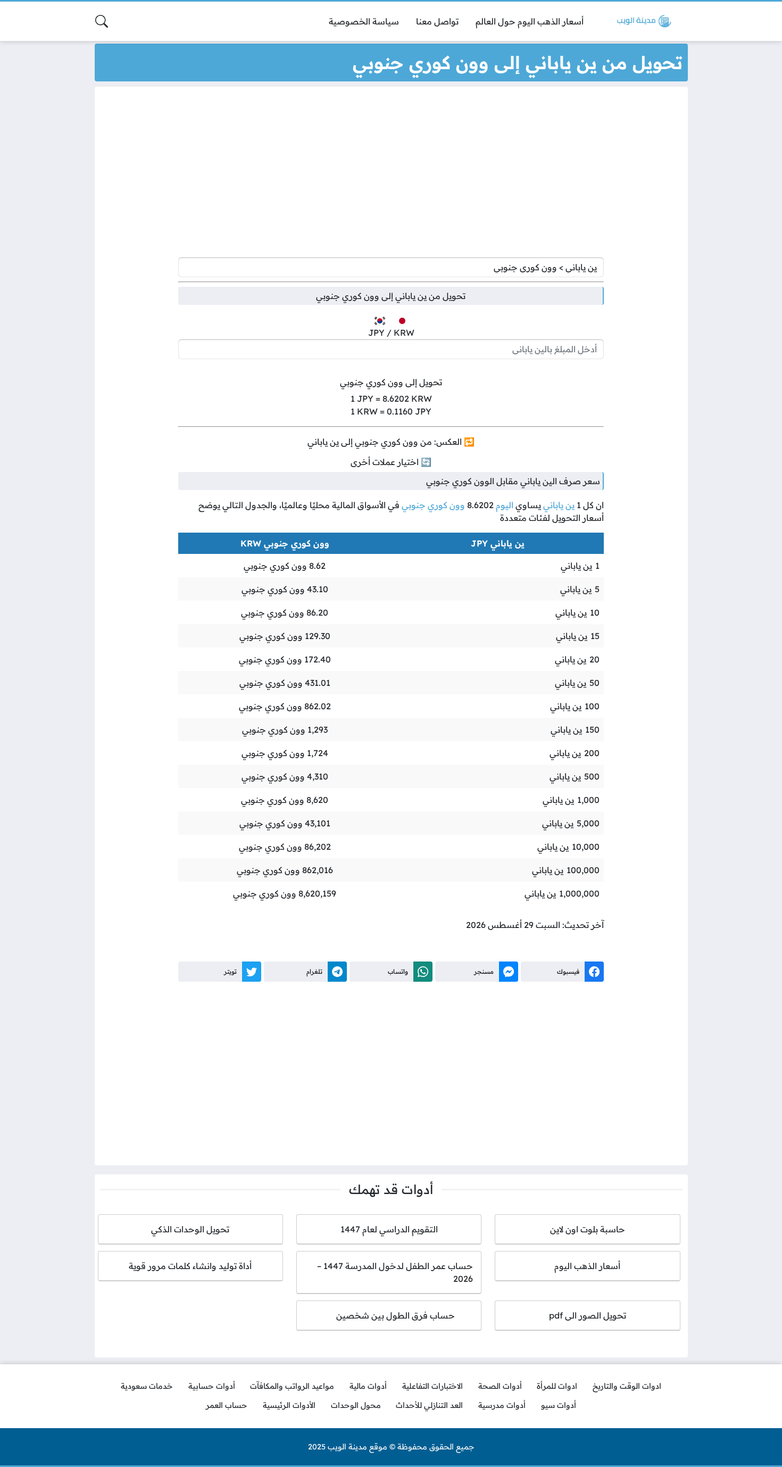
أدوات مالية (368, 1386)
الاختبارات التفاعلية (432, 1386)
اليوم (504, 505)
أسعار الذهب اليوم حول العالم (530, 21)
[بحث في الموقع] (101, 21)
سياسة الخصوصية (364, 21)
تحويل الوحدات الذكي (190, 1229)
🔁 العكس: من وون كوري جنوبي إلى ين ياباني (391, 441)
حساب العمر (226, 1405)
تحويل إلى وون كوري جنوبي (391, 382)
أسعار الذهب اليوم (587, 1266)
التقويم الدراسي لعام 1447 (389, 1229)
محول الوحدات (356, 1405)
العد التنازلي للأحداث (429, 1405)
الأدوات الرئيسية (289, 1405)
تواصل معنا (437, 21)
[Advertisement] (391, 174)
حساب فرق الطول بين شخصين (389, 1315)
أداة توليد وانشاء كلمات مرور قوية (190, 1266)
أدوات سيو (558, 1405)
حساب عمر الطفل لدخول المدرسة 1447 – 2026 (395, 1272)
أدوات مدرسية (502, 1405)
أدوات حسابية (211, 1386)
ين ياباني (559, 505)
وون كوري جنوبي (433, 505)
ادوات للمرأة (557, 1386)
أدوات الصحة (500, 1386)
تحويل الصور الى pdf (587, 1315)
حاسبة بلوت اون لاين (587, 1229)
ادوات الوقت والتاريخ (627, 1386)
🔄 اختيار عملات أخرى (391, 462)
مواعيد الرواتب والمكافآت (292, 1386)
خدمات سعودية (147, 1386)
